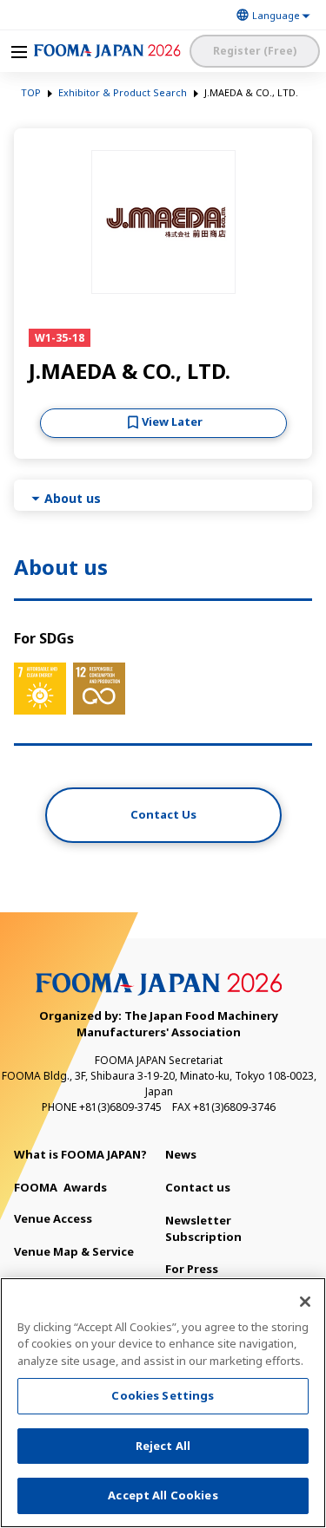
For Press (191, 1269)
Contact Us (163, 814)
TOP (31, 92)
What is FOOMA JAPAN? (80, 1154)
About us (72, 498)
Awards (60, 1187)
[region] (163, 1402)
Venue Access (53, 1218)
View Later (172, 421)
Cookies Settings (162, 1395)
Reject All (163, 1445)
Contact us (197, 1187)
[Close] (305, 1302)
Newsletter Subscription (203, 1228)
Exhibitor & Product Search (122, 92)
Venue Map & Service (74, 1251)
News (180, 1154)
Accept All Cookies (162, 1495)
